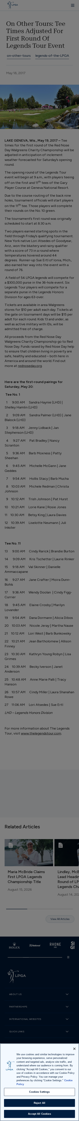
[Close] (74, 1049)
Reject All (39, 1103)
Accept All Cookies (39, 1113)
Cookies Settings (39, 1091)
